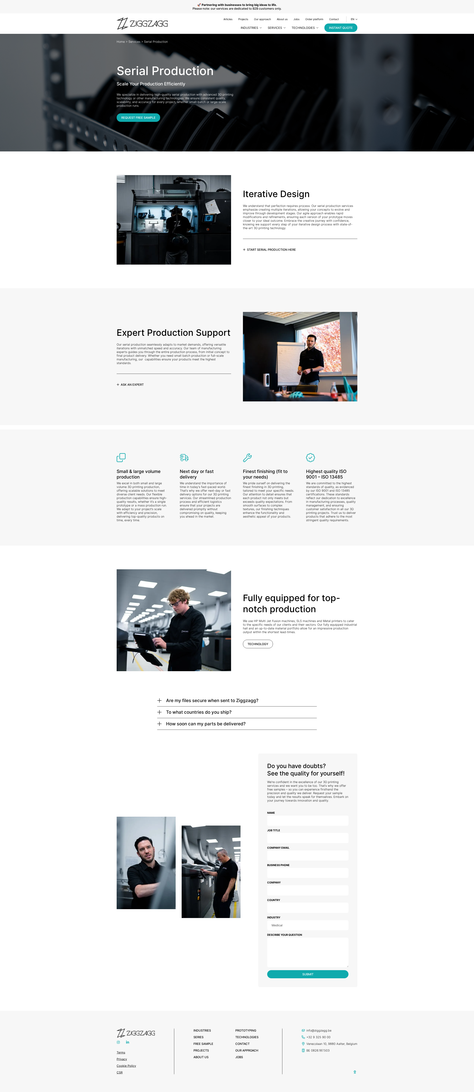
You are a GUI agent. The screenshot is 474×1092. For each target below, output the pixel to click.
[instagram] (118, 1043)
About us (282, 19)
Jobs (296, 19)
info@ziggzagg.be (318, 1030)
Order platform (314, 19)
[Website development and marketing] (355, 1071)
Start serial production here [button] (271, 249)
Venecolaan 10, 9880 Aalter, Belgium (331, 1044)
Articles (227, 19)
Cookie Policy (126, 1066)
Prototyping (245, 1030)
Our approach (262, 19)
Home (121, 41)
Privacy (122, 1059)
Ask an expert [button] (132, 384)
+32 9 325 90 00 (318, 1037)
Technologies (246, 1037)
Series (198, 1037)
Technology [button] (258, 644)
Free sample (203, 1044)
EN (352, 19)
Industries (202, 1030)
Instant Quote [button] (341, 28)
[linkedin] (127, 1043)
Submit (307, 974)
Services (134, 41)
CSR (120, 1072)
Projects (243, 19)
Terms (121, 1052)
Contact (334, 19)
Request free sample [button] (138, 117)
